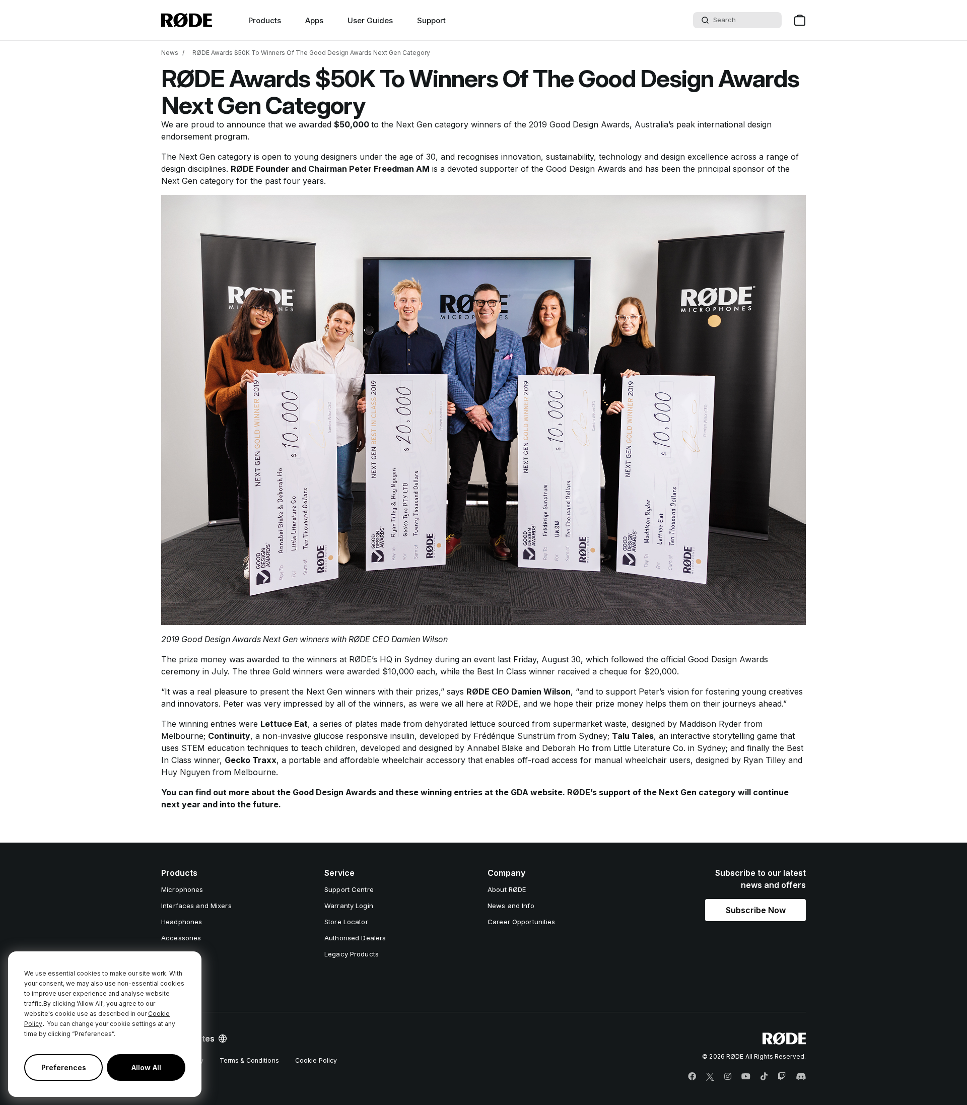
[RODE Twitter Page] (710, 1077)
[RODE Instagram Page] (727, 1077)
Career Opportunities (522, 922)
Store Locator (346, 922)
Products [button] (264, 20)
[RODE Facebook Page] (692, 1077)
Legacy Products (351, 954)
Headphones (181, 922)
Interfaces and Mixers (196, 906)
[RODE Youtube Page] (745, 1077)
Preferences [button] (63, 1067)
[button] (755, 910)
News (169, 52)
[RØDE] (186, 20)
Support (431, 20)
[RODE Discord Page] (801, 1077)
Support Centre (349, 889)
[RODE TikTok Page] (764, 1077)
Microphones (182, 889)
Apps (314, 20)
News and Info (511, 906)
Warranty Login (348, 906)
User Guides (370, 20)
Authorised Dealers (355, 938)
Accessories (181, 938)
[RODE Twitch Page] (782, 1077)
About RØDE (507, 889)
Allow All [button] (146, 1067)
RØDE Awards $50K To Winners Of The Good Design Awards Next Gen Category (311, 52)
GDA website (537, 792)
